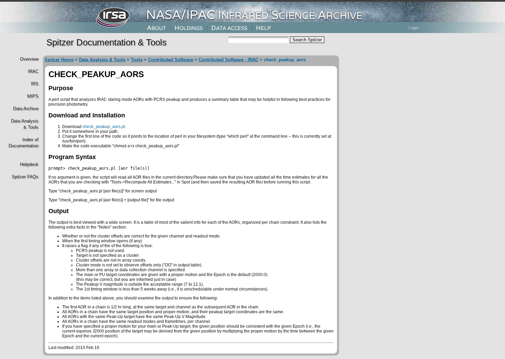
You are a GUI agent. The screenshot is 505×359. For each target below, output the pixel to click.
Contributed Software (170, 59)
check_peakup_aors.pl (103, 126)
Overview (29, 59)
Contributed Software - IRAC (228, 59)
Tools (137, 59)
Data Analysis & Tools (102, 59)
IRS (34, 83)
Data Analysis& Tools (24, 124)
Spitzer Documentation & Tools (106, 42)
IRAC (33, 71)
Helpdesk (29, 164)
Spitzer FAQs (25, 176)
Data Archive (25, 108)
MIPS (32, 96)
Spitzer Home (59, 59)
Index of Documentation (22, 142)
